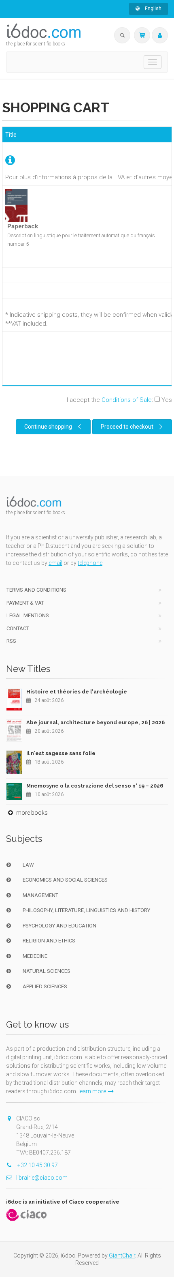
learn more (92, 1091)
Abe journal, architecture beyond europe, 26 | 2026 (95, 722)
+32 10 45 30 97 (37, 1165)
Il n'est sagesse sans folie (60, 753)
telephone (90, 563)
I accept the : (119, 399)
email (55, 563)
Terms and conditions (36, 590)
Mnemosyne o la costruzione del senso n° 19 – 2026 (94, 786)
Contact (17, 628)
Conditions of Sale (127, 399)
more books (31, 812)
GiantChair (122, 1255)
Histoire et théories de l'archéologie (76, 692)
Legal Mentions (27, 615)
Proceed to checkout (127, 426)
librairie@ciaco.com (42, 1177)
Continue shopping (48, 426)
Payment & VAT (25, 603)
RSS (11, 641)
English (152, 8)
